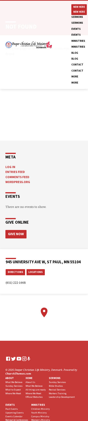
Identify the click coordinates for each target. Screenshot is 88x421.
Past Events (11, 408)
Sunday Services (14, 385)
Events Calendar (14, 416)
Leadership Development (62, 396)
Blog (74, 52)
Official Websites (34, 396)
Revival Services (57, 389)
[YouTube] (19, 358)
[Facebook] (8, 358)
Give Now (16, 234)
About (9, 378)
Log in (10, 167)
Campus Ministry (40, 416)
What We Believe (13, 382)
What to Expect (13, 389)
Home (29, 378)
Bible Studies (56, 385)
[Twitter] (13, 358)
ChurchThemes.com (18, 373)
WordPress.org (17, 182)
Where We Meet (13, 393)
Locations (35, 272)
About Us (30, 382)
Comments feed (17, 177)
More (74, 76)
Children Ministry (40, 408)
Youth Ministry (39, 412)
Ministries (78, 40)
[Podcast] (28, 358)
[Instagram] (24, 358)
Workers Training (57, 393)
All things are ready (36, 389)
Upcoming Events (14, 412)
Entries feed (15, 172)
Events (76, 29)
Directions (15, 272)
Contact (77, 64)
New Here (79, 6)
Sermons (77, 17)
